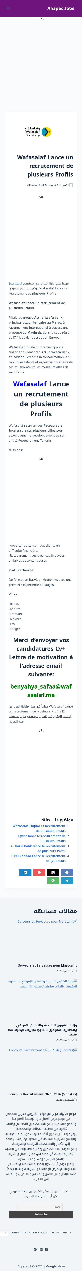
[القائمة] (8, 8)
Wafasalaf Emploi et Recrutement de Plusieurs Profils (39, 828)
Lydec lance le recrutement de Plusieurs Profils (42, 838)
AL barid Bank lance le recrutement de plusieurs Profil (38, 848)
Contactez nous (36, 1232)
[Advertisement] (41, 61)
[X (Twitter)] (53, 872)
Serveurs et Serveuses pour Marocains (47, 965)
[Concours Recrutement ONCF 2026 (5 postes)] (41, 1068)
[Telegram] (67, 880)
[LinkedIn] (25, 872)
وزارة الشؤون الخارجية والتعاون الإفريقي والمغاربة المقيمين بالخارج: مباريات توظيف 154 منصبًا (42, 1029)
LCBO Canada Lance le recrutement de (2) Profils (38, 858)
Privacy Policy (61, 1232)
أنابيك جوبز (16, 283)
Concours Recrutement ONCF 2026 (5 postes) (42, 1094)
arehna (15, 1232)
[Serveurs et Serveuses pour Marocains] (41, 939)
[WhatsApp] (53, 880)
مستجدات (32, 185)
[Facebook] (67, 872)
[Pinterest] (39, 872)
